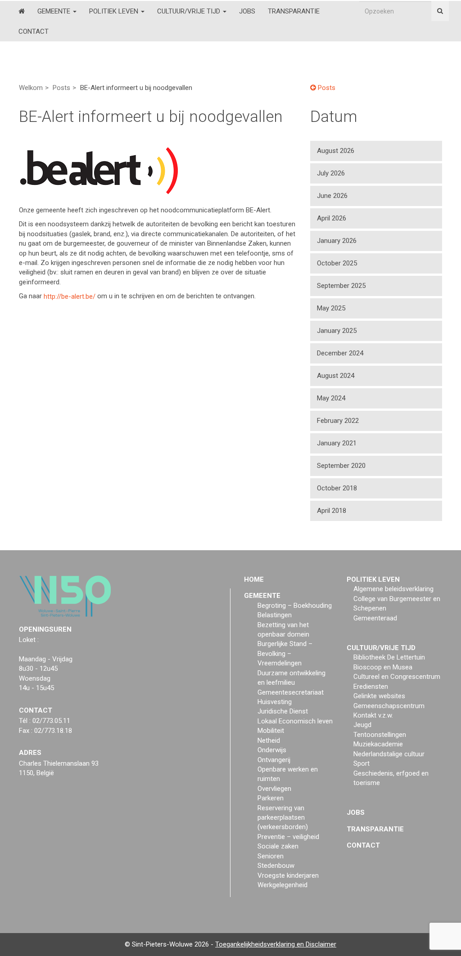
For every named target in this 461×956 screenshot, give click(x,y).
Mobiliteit (271, 731)
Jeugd (362, 725)
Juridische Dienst (283, 711)
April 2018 (331, 511)
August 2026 (335, 151)
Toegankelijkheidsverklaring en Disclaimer (275, 944)
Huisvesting (275, 702)
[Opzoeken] (440, 11)
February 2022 (338, 421)
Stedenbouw (276, 866)
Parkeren (271, 798)
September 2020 (341, 466)
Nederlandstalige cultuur (389, 754)
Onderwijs (272, 750)
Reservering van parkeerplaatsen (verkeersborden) (283, 817)
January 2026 (337, 241)
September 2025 (341, 286)
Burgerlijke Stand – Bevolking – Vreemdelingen (285, 653)
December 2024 (340, 353)
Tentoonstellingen (379, 735)
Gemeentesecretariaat (291, 692)
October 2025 (337, 263)
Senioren (271, 856)
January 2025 (337, 331)
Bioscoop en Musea (382, 667)
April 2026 (331, 218)
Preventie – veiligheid (288, 837)
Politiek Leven (114, 11)
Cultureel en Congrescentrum (396, 677)
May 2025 (331, 308)
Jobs (247, 11)
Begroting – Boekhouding (295, 605)
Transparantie (294, 11)
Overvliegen (274, 789)
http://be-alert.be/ (69, 296)
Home (254, 579)
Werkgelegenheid (282, 885)
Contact (33, 31)
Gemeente (54, 11)
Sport (361, 763)
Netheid (269, 740)
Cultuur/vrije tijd (189, 11)
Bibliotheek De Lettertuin (389, 657)
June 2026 (332, 196)
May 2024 (331, 398)
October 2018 (337, 488)
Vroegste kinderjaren (288, 875)
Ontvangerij (274, 760)
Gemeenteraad (375, 618)
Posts (61, 88)
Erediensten (370, 686)
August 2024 (335, 376)
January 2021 (337, 443)
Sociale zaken (278, 846)
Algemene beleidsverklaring (393, 589)
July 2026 (331, 173)
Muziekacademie (378, 744)
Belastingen (275, 615)
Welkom (31, 88)
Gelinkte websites (379, 696)
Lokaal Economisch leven (295, 721)
